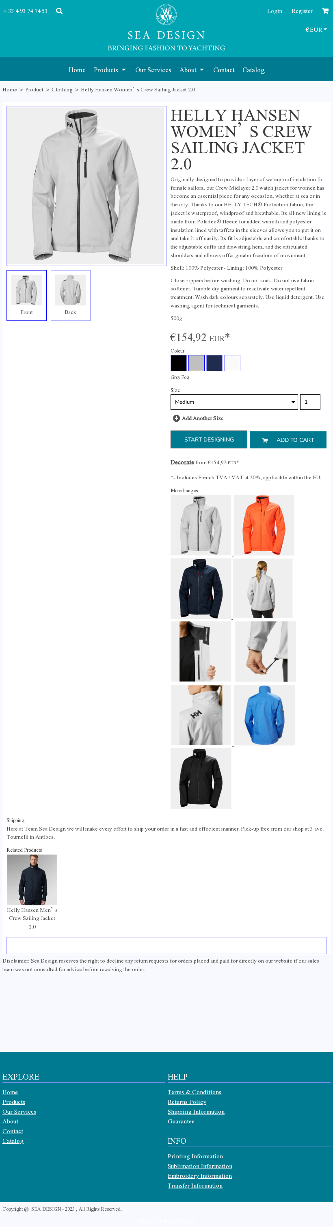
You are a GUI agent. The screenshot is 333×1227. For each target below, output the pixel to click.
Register (302, 10)
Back (70, 311)
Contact (12, 1131)
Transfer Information (195, 1185)
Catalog (13, 1140)
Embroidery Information (200, 1175)
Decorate (182, 462)
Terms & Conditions (194, 1092)
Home (9, 89)
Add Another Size (203, 417)
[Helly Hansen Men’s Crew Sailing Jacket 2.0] (32, 879)
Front (26, 311)
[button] (110, 69)
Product (34, 89)
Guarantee (181, 1121)
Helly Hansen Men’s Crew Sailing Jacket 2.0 (32, 918)
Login (274, 10)
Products (13, 1101)
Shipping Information (196, 1111)
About (10, 1121)
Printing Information (195, 1156)
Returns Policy (187, 1101)
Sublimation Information (200, 1166)
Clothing (62, 89)
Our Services (19, 1111)
